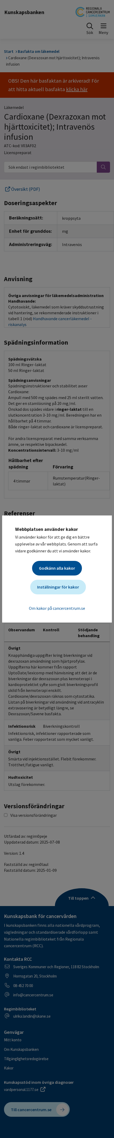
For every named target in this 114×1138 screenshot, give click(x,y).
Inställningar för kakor (58, 587)
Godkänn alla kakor (57, 568)
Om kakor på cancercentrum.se (57, 608)
